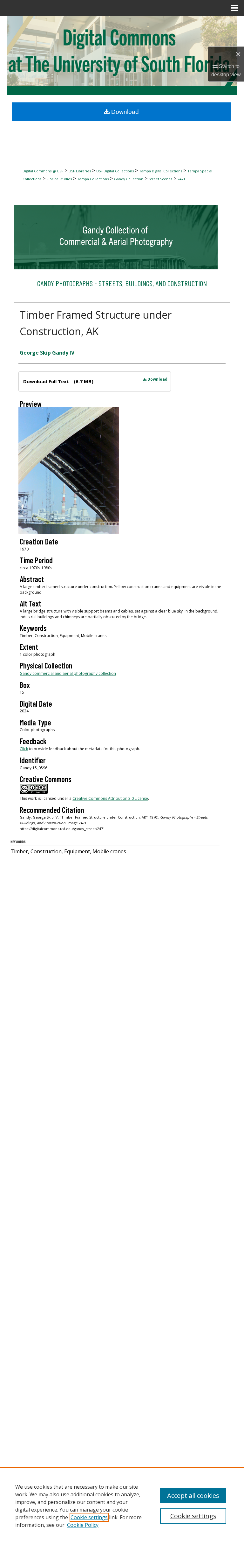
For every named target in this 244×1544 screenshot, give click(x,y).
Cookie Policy (82, 1524)
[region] (122, 1505)
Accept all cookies (193, 1495)
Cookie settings (89, 1517)
